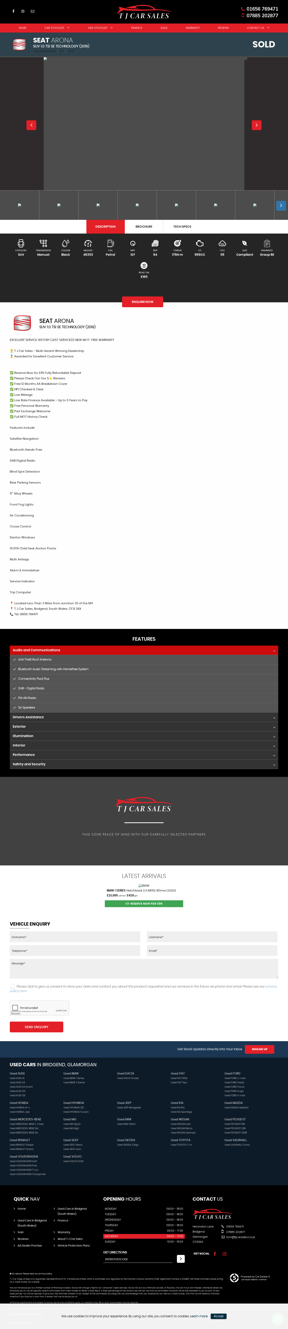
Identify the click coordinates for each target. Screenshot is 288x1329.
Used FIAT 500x (179, 1078)
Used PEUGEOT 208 (235, 1128)
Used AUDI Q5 (17, 1095)
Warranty (193, 28)
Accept (218, 1316)
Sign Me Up (259, 1049)
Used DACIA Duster (128, 1078)
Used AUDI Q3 (17, 1091)
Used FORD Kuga (234, 1091)
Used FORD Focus (234, 1087)
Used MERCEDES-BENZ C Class (26, 1124)
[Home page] (144, 12)
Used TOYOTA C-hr (181, 1145)
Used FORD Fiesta (234, 1082)
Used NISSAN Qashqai (183, 1133)
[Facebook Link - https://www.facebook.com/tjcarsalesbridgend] (13, 11)
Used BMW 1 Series (73, 1078)
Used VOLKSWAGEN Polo (23, 1165)
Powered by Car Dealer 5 (255, 1277)
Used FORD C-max (235, 1078)
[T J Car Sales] (213, 1218)
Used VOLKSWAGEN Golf (23, 1161)
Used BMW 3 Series (74, 1082)
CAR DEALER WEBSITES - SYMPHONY (254, 1280)
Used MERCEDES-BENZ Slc (24, 1133)
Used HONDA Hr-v (20, 1107)
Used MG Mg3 (71, 1128)
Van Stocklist (98, 28)
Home (22, 28)
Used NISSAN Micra (181, 1128)
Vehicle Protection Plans (74, 1245)
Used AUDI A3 (17, 1082)
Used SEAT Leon (72, 1149)
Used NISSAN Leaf (180, 1124)
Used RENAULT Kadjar (22, 1145)
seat (61, 51)
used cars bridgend (45, 51)
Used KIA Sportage (181, 1112)
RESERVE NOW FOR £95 (146, 903)
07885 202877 (262, 15)
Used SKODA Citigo (128, 1145)
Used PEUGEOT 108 (235, 1124)
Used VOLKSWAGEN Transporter (28, 1174)
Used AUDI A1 (17, 1078)
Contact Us (255, 28)
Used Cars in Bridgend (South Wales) (72, 1211)
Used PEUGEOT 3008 (236, 1133)
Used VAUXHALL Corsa (237, 1145)
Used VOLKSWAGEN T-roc (24, 1170)
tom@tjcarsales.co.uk (240, 1237)
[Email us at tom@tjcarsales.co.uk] (32, 11)
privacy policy (45, 1274)
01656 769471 (262, 9)
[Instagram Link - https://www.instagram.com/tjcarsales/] (22, 11)
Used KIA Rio (178, 1107)
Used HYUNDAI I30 (73, 1107)
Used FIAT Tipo (179, 1082)
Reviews (223, 28)
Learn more (199, 1316)
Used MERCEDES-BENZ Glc (24, 1128)
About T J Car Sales (70, 1239)
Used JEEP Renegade (129, 1107)
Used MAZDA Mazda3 (236, 1107)
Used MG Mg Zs (72, 1124)
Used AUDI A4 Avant (21, 1087)
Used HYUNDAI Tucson (76, 1112)
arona (70, 51)
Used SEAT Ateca (72, 1145)
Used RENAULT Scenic (22, 1149)
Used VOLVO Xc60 (73, 1161)
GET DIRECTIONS (115, 1252)
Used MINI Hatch (126, 1124)
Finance (136, 28)
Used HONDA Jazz (20, 1112)
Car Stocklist (54, 28)
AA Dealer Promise (30, 1245)
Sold (164, 28)
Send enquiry (36, 1027)
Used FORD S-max (235, 1095)
